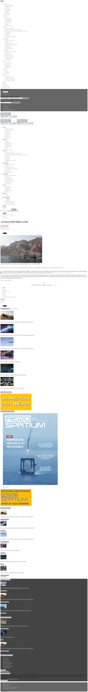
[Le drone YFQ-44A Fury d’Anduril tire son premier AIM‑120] (7, 345)
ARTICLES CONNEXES (4, 308)
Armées (6, 37)
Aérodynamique (8, 54)
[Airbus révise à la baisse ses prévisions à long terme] (3, 608)
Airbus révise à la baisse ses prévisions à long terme (15, 610)
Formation (7, 72)
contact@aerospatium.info (13, 679)
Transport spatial (8, 4)
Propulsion (7, 7)
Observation (7, 10)
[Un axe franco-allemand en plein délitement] (7, 372)
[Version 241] (30, 484)
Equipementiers (8, 20)
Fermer (1, 1)
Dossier (4, 81)
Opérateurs (7, 65)
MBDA (4, 292)
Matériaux (7, 53)
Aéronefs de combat (9, 28)
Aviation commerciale (9, 40)
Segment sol (8, 13)
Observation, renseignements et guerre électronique (16, 31)
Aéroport (7, 42)
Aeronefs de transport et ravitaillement (13, 29)
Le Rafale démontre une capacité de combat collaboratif (16, 322)
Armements (7, 33)
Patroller (4, 295)
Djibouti (4, 290)
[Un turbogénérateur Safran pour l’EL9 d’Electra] (3, 585)
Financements (8, 22)
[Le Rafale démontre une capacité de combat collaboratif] (7, 319)
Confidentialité (5, 107)
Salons (6, 24)
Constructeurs (8, 18)
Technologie (5, 50)
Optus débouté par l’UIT (7, 637)
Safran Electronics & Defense (9, 297)
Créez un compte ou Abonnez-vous (8, 109)
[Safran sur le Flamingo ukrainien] (7, 359)
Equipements (8, 32)
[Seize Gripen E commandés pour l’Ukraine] (7, 385)
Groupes (7, 17)
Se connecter (5, 92)
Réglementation (8, 25)
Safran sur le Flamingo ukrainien (10, 361)
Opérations (7, 35)
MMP (4, 294)
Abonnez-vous (6, 86)
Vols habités (7, 9)
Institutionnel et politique (10, 36)
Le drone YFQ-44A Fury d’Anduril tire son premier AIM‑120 (17, 348)
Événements (8, 76)
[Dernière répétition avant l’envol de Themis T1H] (3, 623)
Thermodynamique (9, 55)
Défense (4, 26)
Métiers (4, 69)
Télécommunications (9, 6)
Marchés (7, 68)
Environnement (6, 73)
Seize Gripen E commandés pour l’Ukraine (12, 388)
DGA (4, 288)
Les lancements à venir (10, 79)
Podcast (4, 83)
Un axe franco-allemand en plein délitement (13, 375)
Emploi (6, 70)
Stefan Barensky (5, 225)
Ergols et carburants (9, 57)
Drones (4, 61)
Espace (4, 3)
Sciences (7, 11)
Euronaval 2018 (6, 291)
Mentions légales (6, 106)
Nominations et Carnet (10, 80)
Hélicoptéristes (8, 21)
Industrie (5, 15)
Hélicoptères (8, 46)
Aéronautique (6, 39)
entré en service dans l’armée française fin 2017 (61, 272)
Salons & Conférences (9, 77)
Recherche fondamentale (10, 51)
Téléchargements (6, 87)
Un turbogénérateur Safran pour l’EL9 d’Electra (14, 588)
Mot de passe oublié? (4, 99)
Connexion (5, 84)
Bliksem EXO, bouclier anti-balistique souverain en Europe (17, 335)
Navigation (7, 14)
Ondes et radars (8, 58)
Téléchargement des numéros (8, 110)
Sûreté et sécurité (9, 48)
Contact (4, 105)
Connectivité (8, 59)
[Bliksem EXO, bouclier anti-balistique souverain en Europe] (7, 332)
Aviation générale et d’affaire (11, 44)
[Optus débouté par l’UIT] (3, 634)
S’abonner (55, 285)
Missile (4, 216)
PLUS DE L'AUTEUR (13, 308)
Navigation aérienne (9, 43)
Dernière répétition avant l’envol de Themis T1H (14, 626)
